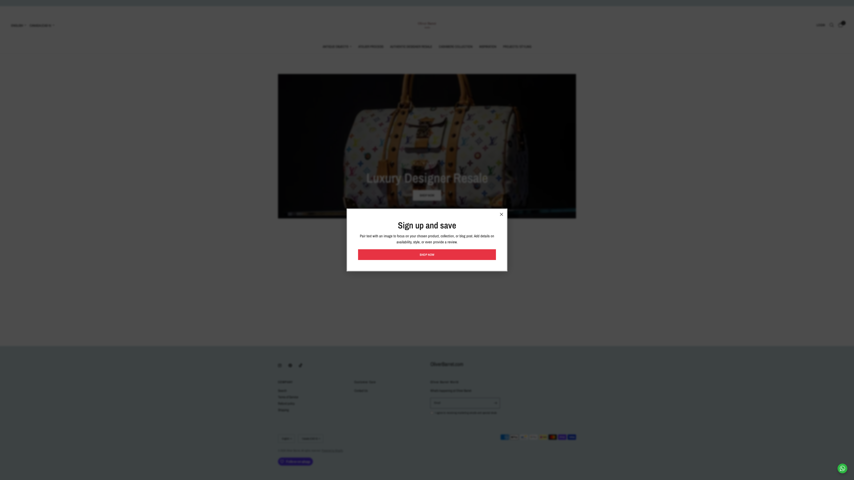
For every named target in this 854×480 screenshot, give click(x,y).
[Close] (501, 214)
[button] (427, 254)
